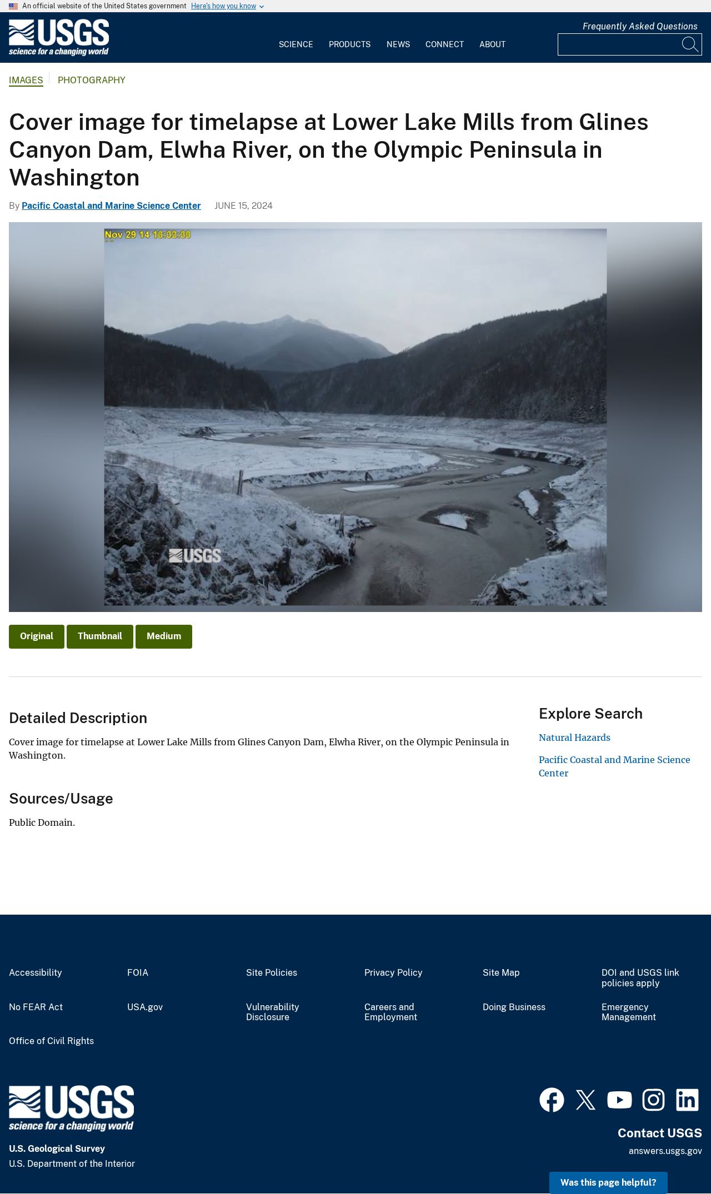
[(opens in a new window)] (552, 1098)
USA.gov (145, 1007)
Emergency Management (629, 1012)
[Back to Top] (671, 1154)
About (492, 44)
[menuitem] (296, 38)
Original (36, 636)
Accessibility (35, 973)
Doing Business (514, 1007)
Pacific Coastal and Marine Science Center (111, 205)
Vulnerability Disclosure (272, 1012)
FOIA (137, 973)
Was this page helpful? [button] (608, 1182)
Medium (164, 636)
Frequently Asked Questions (640, 26)
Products (349, 44)
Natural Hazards (574, 737)
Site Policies (271, 973)
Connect (444, 44)
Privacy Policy (393, 973)
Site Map (501, 973)
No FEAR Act (36, 1007)
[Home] (59, 53)
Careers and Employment (390, 1012)
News (398, 44)
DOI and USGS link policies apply (640, 978)
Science (296, 44)
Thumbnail (100, 636)
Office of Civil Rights (51, 1041)
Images (26, 80)
